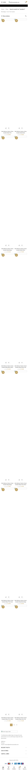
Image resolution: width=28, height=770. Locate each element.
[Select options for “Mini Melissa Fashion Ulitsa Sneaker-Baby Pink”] (6, 128)
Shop (7, 9)
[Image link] (9, 731)
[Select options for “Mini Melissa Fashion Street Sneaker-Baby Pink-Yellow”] (6, 714)
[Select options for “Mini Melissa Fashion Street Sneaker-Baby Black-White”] (6, 362)
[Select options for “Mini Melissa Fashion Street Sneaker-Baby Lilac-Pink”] (19, 714)
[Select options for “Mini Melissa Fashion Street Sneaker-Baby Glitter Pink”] (19, 362)
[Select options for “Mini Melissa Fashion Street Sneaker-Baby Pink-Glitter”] (19, 480)
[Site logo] (14, 2)
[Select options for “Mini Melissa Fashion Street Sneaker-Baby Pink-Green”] (6, 597)
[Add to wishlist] (8, 128)
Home (2, 9)
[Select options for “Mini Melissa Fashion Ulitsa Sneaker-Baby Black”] (19, 128)
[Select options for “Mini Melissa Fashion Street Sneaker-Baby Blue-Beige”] (19, 597)
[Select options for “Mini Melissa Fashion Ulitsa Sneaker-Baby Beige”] (6, 245)
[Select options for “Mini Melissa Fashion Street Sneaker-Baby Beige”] (6, 480)
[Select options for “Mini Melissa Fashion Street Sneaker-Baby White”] (19, 245)
